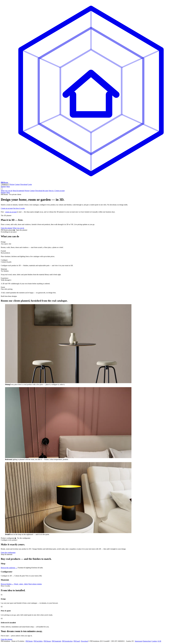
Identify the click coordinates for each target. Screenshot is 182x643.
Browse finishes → (7, 584)
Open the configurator (8, 552)
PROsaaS (77, 641)
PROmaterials (56, 641)
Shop (8, 186)
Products (5, 184)
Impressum (138, 641)
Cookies (154, 641)
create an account (11, 212)
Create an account (7, 208)
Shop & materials (18, 191)
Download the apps (41, 191)
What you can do (6, 191)
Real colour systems (35, 584)
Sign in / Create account (57, 191)
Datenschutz (147, 641)
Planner (3, 186)
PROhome (29, 641)
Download (23, 184)
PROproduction (67, 641)
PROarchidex (38, 641)
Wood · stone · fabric (21, 584)
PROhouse (47, 641)
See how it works (19, 208)
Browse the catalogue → (9, 568)
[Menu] (2, 189)
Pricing (12, 184)
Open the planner (6, 228)
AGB (159, 641)
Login (30, 184)
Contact (17, 184)
